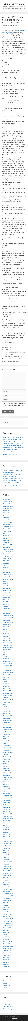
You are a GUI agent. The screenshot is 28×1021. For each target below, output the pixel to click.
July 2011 (6, 823)
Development (8, 347)
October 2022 (7, 577)
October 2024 (7, 529)
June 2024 (6, 536)
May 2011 (6, 827)
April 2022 (6, 583)
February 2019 (7, 663)
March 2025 (6, 520)
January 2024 (7, 547)
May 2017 (6, 707)
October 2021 (7, 593)
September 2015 (8, 732)
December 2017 (7, 693)
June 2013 (6, 784)
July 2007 (6, 930)
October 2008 (7, 898)
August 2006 (7, 955)
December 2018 (7, 665)
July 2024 (6, 533)
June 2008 (6, 905)
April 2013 (6, 786)
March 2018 (6, 686)
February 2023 (7, 570)
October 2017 (7, 697)
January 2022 (7, 588)
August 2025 (7, 510)
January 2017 (7, 713)
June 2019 (6, 654)
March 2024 (6, 542)
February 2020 (7, 638)
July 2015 (6, 736)
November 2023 (8, 552)
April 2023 (6, 567)
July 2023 (6, 561)
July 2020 (6, 627)
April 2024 (6, 540)
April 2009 (6, 884)
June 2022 (6, 581)
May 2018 (6, 681)
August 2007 (7, 928)
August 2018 (7, 675)
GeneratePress (14, 1018)
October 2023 (7, 554)
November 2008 (8, 896)
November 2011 (7, 816)
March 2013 (6, 789)
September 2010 (8, 846)
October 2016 (7, 718)
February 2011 (7, 834)
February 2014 (7, 773)
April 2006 (6, 964)
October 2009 (7, 871)
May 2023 (6, 565)
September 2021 (8, 595)
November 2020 (8, 618)
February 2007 (7, 941)
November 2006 (8, 948)
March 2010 (6, 859)
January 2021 (7, 613)
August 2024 (7, 531)
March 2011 (6, 832)
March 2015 (6, 745)
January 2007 (7, 944)
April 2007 (6, 937)
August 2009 (7, 875)
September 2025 (8, 508)
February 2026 (7, 501)
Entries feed (6, 1004)
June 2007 (6, 932)
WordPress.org (7, 1009)
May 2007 (6, 934)
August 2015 (7, 734)
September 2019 (8, 647)
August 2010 (7, 848)
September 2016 (8, 720)
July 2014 (6, 761)
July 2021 (6, 599)
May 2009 (6, 882)
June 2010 (6, 852)
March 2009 (6, 887)
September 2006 (8, 953)
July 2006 (6, 957)
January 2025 (7, 524)
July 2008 (6, 903)
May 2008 (6, 907)
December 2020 (8, 615)
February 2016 (7, 725)
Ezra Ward (6, 474)
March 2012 (6, 807)
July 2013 (6, 782)
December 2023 (8, 549)
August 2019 (7, 649)
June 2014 (6, 763)
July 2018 (6, 677)
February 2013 (7, 791)
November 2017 (8, 695)
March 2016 (6, 722)
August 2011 (6, 821)
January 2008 (7, 916)
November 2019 (8, 645)
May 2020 (6, 631)
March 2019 (6, 661)
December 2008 (8, 893)
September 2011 (8, 818)
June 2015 (6, 738)
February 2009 (7, 889)
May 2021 (6, 604)
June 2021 (6, 602)
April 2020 (6, 634)
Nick (4, 470)
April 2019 (6, 659)
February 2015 (7, 748)
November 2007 (8, 921)
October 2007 (7, 923)
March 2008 (6, 912)
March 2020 (6, 636)
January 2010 (7, 864)
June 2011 (6, 825)
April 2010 (6, 857)
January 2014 (7, 775)
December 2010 (8, 839)
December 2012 (7, 795)
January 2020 (7, 640)
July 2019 (6, 652)
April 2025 (6, 517)
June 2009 (6, 880)
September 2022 (8, 579)
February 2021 (7, 611)
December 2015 (7, 729)
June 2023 (6, 563)
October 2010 (7, 843)
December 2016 (8, 716)
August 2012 (7, 802)
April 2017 (6, 709)
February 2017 (7, 711)
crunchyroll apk (7, 478)
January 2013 (7, 793)
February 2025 (7, 522)
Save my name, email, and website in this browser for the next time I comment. (14, 405)
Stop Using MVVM (13, 483)
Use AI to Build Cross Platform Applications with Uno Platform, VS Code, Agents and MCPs (13, 447)
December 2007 (8, 918)
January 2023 (7, 572)
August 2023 (7, 558)
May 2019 (6, 656)
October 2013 (7, 779)
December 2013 (8, 777)
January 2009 (7, 891)
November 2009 (8, 868)
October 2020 (7, 620)
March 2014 (6, 770)
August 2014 (7, 759)
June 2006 (6, 960)
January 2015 (7, 750)
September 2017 (8, 700)
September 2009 (8, 873)
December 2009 (8, 866)
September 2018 (8, 672)
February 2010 (7, 862)
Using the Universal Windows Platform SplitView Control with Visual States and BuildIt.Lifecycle (13, 359)
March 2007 (6, 939)
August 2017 (7, 702)
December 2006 (8, 946)
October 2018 (7, 670)
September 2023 (8, 556)
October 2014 (7, 754)
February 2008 (7, 914)
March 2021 (6, 608)
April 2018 (6, 684)
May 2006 (6, 962)
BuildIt (6, 349)
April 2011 (6, 830)
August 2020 (7, 624)
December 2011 (7, 814)
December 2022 (8, 574)
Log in (5, 1002)
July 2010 (6, 850)
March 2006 (6, 966)
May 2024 (6, 538)
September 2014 (8, 757)
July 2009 (6, 877)
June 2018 (6, 679)
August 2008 (7, 900)
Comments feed (8, 1006)
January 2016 (7, 727)
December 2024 (8, 526)
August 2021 (7, 597)
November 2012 (8, 798)
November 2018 (8, 668)
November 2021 (8, 590)
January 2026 (7, 504)
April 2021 (6, 606)
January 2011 (7, 836)
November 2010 (8, 841)
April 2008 (6, 909)
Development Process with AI (12, 452)
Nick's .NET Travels (14, 4)
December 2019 (8, 643)
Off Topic (5, 987)
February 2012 (7, 809)
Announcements (8, 981)
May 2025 (6, 515)
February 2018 (7, 688)
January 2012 (7, 811)
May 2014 (6, 766)
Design (5, 983)
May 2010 (6, 855)
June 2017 (6, 704)
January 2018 (7, 691)
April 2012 (6, 805)
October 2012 (7, 800)
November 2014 (8, 752)
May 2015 (6, 741)
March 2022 (6, 586)
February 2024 (7, 545)
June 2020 (6, 629)
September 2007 (8, 925)
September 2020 (8, 622)
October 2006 (7, 950)
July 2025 (6, 513)
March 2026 (6, 499)
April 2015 (6, 743)
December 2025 (8, 506)
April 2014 (6, 768)
